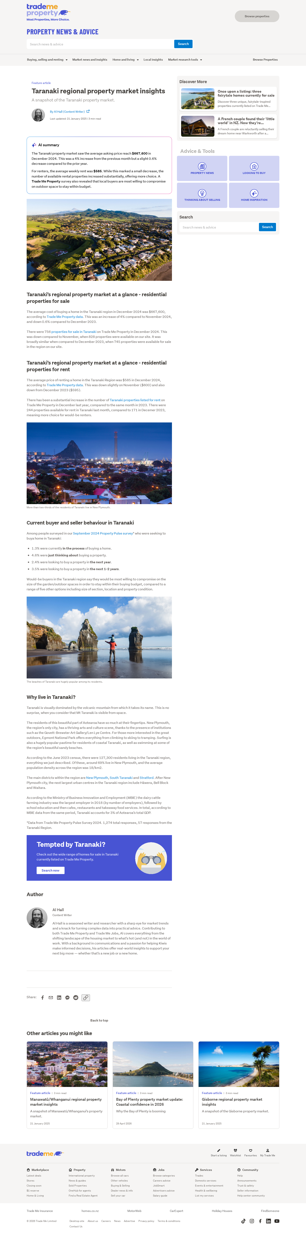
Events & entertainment (209, 1185)
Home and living (124, 59)
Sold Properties (78, 1185)
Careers (106, 1221)
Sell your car (118, 1195)
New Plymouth (97, 777)
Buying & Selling (120, 1185)
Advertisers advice (164, 1190)
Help (240, 1175)
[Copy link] (86, 997)
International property (82, 1175)
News (117, 1221)
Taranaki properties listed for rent (135, 400)
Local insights (153, 59)
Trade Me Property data (65, 316)
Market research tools (183, 59)
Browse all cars (120, 1175)
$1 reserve (33, 1190)
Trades (199, 1175)
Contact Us (76, 1226)
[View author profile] (88, 111)
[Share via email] (50, 997)
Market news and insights (89, 59)
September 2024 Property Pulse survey (103, 533)
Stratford (147, 777)
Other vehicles (119, 1180)
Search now (51, 870)
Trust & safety (245, 1185)
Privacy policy (146, 1221)
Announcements (246, 1180)
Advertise (129, 1221)
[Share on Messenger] (67, 997)
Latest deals (34, 1175)
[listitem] (202, 168)
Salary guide (160, 1195)
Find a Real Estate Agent (83, 1195)
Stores (30, 1180)
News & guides (77, 1180)
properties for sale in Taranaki (74, 331)
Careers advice (161, 1180)
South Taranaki (121, 777)
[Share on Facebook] (42, 997)
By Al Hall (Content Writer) (67, 112)
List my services (204, 1195)
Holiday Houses (222, 1211)
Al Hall (58, 909)
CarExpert (176, 1211)
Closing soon (34, 1185)
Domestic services (205, 1180)
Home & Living (35, 1195)
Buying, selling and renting (45, 59)
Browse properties (257, 16)
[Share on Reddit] (75, 997)
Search (183, 44)
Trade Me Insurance (40, 1211)
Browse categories (164, 1175)
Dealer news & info (122, 1190)
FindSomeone (270, 1211)
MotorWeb (134, 1211)
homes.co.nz (90, 1211)
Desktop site (77, 1221)
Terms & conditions (169, 1221)
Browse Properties (265, 59)
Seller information (247, 1190)
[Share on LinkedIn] (59, 997)
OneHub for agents (80, 1190)
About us (93, 1221)
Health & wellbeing (206, 1190)
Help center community (251, 1195)
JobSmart (159, 1185)
